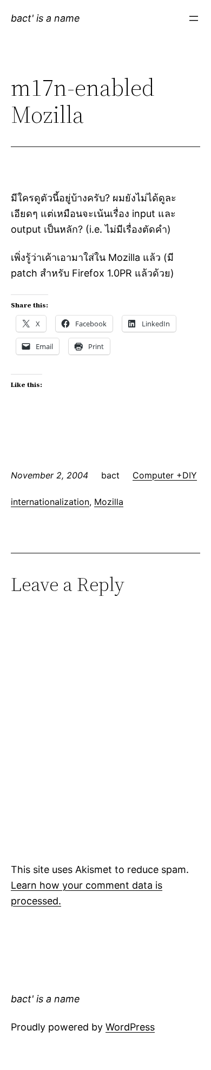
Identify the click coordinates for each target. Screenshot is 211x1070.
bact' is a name (45, 18)
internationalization (50, 501)
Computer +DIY (165, 475)
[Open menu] (193, 18)
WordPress (130, 1027)
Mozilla (108, 501)
